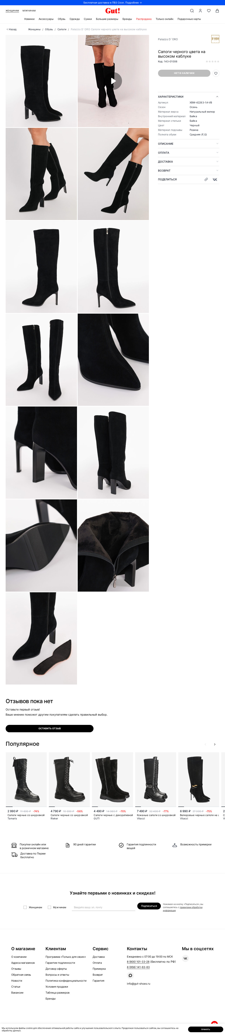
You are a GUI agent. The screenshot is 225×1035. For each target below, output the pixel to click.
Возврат (164, 170)
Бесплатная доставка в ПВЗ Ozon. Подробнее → (112, 2)
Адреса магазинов (23, 962)
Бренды (127, 18)
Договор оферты (56, 968)
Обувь (61, 18)
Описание (165, 143)
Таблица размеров (57, 992)
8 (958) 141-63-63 (138, 967)
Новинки (29, 18)
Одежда (75, 18)
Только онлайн (164, 18)
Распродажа (144, 18)
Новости (16, 980)
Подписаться (149, 905)
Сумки (88, 18)
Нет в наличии (184, 73)
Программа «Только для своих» (66, 956)
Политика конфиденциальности (66, 980)
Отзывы (16, 968)
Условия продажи (57, 986)
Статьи (15, 986)
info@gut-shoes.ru (138, 983)
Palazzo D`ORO (168, 39)
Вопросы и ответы (57, 974)
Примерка (99, 968)
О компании (19, 956)
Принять (205, 1029)
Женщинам (12, 10)
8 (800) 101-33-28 (138, 961)
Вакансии (17, 992)
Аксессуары (46, 18)
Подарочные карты (189, 18)
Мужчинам (29, 10)
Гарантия (98, 980)
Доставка (165, 161)
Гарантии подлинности (60, 962)
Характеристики (170, 96)
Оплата (163, 152)
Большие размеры (107, 18)
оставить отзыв (49, 728)
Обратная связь (21, 974)
